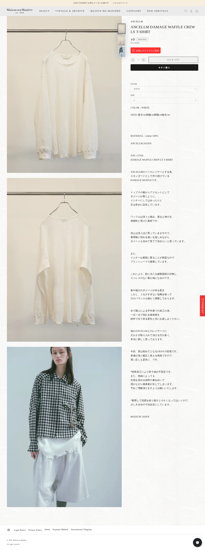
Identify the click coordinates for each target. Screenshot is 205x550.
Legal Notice (20, 530)
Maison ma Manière (19, 540)
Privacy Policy (35, 530)
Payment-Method (60, 529)
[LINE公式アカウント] (197, 542)
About (47, 529)
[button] (185, 11)
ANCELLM (137, 21)
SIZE (132, 95)
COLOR (134, 84)
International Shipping (81, 529)
